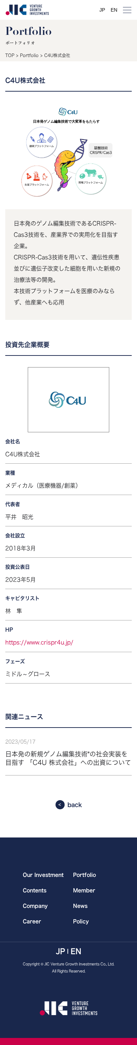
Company (35, 905)
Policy (81, 921)
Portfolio (29, 55)
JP (102, 10)
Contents (34, 890)
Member (84, 890)
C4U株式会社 (57, 55)
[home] (27, 10)
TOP (9, 55)
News (80, 905)
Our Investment (43, 874)
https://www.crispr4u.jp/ (39, 642)
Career (32, 921)
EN (114, 10)
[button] (127, 10)
